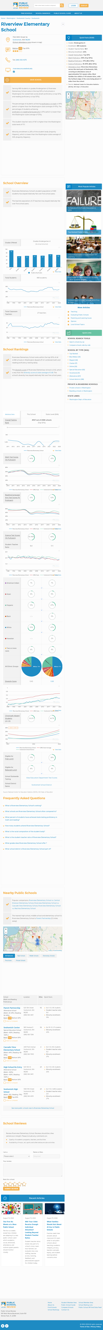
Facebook (7, 1326)
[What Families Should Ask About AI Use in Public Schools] (54, 1209)
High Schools (21, 956)
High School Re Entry (13, 1067)
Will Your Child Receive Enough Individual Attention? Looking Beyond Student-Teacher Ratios (32, 1229)
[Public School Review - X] (2, 1326)
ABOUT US (78, 13)
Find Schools (52, 1307)
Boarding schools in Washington (80, 391)
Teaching (74, 311)
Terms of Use (85, 1326)
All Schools (9, 956)
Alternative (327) (75, 376)
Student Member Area (69, 1302)
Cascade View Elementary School (12, 1048)
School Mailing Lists (86, 1305)
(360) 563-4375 (21, 60)
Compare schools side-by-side (79, 345)
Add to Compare (12, 1021)
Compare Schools (67, 1307)
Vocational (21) (74, 373)
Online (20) (73, 366)
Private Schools (20, 960)
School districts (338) (76, 379)
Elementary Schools (49, 956)
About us (51, 1305)
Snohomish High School (11, 1090)
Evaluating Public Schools (80, 315)
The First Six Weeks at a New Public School (9, 1224)
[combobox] (45, 6)
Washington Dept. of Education (80, 399)
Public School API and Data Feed (90, 1307)
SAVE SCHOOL (36, 79)
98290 (27, 39)
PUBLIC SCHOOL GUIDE (62, 13)
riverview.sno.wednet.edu (22, 68)
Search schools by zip (76, 342)
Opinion (73, 321)
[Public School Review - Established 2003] (21, 5)
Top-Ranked (73, 354)
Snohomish (17, 39)
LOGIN (73, 5)
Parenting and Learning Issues (81, 318)
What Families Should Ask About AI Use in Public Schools (54, 1225)
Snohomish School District (42, 785)
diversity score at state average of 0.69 (38, 372)
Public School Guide (68, 1305)
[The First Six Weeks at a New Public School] (11, 1209)
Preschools (8, 960)
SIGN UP (84, 5)
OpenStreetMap (58, 951)
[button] (33, 937)
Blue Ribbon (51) (74, 357)
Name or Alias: (38, 1152)
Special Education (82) (77, 370)
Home (50, 1302)
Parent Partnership (43, 918)
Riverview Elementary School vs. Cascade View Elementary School (35, 904)
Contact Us (65, 1310)
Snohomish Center (12, 1027)
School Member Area (86, 1302)
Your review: (7, 1161)
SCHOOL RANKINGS (43, 13)
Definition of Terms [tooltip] (9, 414)
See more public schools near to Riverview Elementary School (33, 1108)
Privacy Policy (96, 1326)
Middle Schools (34, 956)
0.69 (52, 681)
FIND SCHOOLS (26, 13)
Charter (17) (73, 363)
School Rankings (53, 1310)
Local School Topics (78, 324)
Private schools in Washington (80, 388)
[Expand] (5, 936)
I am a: (5, 1152)
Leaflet (50, 951)
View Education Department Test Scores (41, 777)
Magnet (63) (73, 360)
